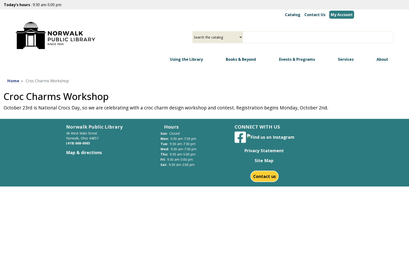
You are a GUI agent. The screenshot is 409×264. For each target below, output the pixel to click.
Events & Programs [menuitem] (297, 59)
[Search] (391, 37)
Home (13, 80)
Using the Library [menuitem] (186, 59)
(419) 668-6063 (78, 143)
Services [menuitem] (346, 59)
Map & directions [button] (84, 152)
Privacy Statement (264, 150)
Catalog (292, 14)
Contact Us (314, 14)
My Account (342, 14)
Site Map (264, 160)
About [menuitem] (382, 59)
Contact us (264, 176)
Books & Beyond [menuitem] (241, 59)
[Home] (56, 35)
